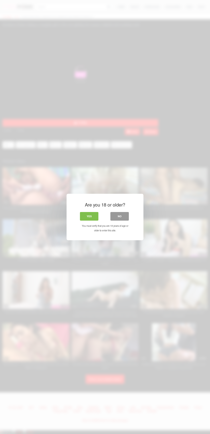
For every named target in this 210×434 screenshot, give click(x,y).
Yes (89, 216)
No (119, 216)
